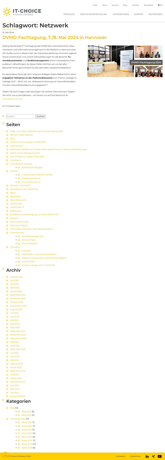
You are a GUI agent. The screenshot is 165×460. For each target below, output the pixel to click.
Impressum (15, 160)
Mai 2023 (14, 360)
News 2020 (27, 426)
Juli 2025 (14, 313)
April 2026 (15, 288)
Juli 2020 (14, 393)
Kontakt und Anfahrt (20, 185)
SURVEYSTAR (28, 261)
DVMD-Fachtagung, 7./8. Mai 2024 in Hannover (54, 37)
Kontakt (135, 5)
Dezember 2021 (17, 382)
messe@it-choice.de (12, 99)
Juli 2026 (14, 280)
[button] (5, 454)
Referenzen (155, 14)
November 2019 (17, 396)
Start (95, 5)
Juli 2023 (14, 353)
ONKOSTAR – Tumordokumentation (39, 254)
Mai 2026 (14, 284)
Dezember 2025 (17, 295)
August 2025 (16, 309)
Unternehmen (121, 14)
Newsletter (148, 5)
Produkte (69, 14)
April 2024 (15, 345)
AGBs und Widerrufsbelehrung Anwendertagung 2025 (36, 131)
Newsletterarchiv (18, 200)
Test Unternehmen (19, 222)
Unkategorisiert (17, 419)
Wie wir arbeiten (30, 243)
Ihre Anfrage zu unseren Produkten (27, 156)
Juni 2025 (14, 317)
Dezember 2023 (17, 349)
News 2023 (27, 437)
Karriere (115, 5)
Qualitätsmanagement (33, 236)
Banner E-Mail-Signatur (21, 135)
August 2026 (16, 277)
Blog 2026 (26, 415)
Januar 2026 (16, 291)
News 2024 (27, 440)
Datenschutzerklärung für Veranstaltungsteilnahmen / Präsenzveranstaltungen (49, 149)
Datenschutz (16, 146)
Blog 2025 (26, 411)
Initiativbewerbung (31, 178)
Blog (125, 5)
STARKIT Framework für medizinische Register (44, 258)
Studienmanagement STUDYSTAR (38, 265)
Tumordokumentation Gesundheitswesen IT (32, 229)
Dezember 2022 (17, 371)
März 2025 (15, 327)
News (104, 5)
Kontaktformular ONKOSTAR (24, 189)
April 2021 (14, 389)
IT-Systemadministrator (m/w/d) (37, 175)
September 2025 (18, 306)
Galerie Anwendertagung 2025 (25, 153)
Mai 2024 (14, 342)
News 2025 (27, 444)
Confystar (26, 251)
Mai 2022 (14, 374)
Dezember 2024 (18, 331)
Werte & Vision (29, 240)
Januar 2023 (16, 367)
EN (161, 5)
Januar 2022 (16, 378)
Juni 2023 (14, 356)
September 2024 (18, 338)
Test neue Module (19, 225)
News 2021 (27, 429)
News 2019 (27, 422)
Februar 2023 (16, 364)
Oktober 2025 (16, 302)
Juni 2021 (14, 385)
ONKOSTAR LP (17, 207)
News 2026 (27, 448)
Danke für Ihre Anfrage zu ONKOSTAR (28, 142)
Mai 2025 (14, 320)
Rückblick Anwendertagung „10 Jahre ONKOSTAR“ (34, 214)
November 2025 (18, 298)
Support (138, 14)
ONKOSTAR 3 (16, 204)
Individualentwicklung (93, 14)
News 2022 (27, 433)
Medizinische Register (32, 167)
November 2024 (18, 335)
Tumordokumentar (31, 182)
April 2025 (15, 324)
